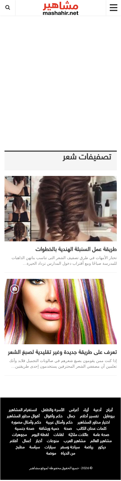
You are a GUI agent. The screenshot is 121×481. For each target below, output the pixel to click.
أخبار (39, 441)
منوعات (53, 441)
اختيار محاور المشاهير (93, 422)
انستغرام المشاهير (23, 410)
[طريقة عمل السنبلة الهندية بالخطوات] (60, 208)
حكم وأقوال (53, 416)
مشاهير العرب (75, 441)
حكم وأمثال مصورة (26, 422)
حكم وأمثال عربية (59, 422)
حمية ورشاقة (49, 428)
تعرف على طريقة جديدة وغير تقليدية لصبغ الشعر (62, 352)
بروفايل (109, 416)
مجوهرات (19, 435)
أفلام (14, 441)
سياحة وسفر (70, 447)
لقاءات (59, 435)
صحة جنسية (24, 428)
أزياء (86, 410)
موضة (51, 453)
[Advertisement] (60, 78)
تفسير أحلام (89, 416)
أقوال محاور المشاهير (23, 416)
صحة (68, 428)
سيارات (50, 447)
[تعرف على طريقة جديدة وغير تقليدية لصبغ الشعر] (60, 311)
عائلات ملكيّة (78, 435)
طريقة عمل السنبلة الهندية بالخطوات (76, 249)
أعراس (74, 410)
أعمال (26, 441)
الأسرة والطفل (53, 410)
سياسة (34, 447)
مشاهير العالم (101, 441)
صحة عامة (101, 435)
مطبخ (20, 447)
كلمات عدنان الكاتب (91, 428)
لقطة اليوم (40, 435)
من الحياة (68, 453)
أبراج (109, 410)
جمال (71, 416)
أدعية (97, 410)
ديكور (102, 447)
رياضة (89, 447)
